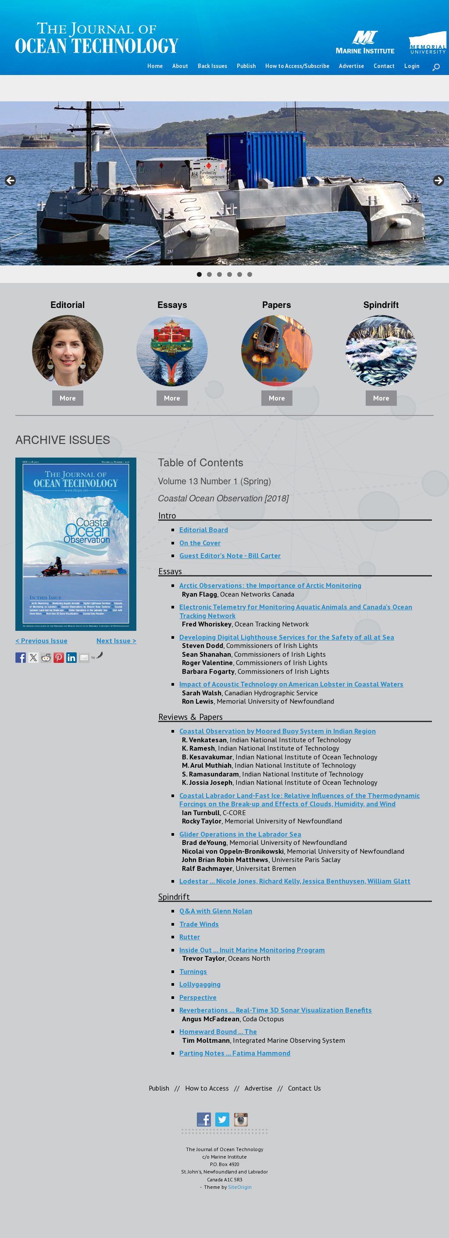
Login (411, 66)
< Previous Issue (41, 640)
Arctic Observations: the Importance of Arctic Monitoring (270, 585)
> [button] (438, 181)
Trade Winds (199, 923)
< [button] (11, 181)
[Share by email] (84, 657)
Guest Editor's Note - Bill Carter (230, 555)
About (180, 66)
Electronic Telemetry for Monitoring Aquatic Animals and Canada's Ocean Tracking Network (295, 611)
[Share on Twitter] (33, 657)
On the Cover (200, 542)
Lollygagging (200, 983)
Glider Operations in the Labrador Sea (240, 833)
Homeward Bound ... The (218, 1031)
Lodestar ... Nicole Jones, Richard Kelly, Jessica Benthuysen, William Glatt (294, 880)
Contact (384, 66)
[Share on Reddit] (46, 657)
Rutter (189, 936)
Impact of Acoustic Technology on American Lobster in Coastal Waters (291, 683)
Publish (246, 66)
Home (155, 66)
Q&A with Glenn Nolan (215, 910)
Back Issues (212, 66)
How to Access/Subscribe (297, 66)
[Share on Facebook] (20, 657)
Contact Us (304, 1088)
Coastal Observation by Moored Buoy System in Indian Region (277, 730)
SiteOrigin (240, 1187)
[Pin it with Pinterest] (58, 657)
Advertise (351, 66)
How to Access (207, 1088)
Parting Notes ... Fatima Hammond (234, 1052)
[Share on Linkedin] (71, 657)
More (68, 398)
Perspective (198, 997)
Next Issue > (116, 640)
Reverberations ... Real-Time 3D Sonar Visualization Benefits (275, 1009)
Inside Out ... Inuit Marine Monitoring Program (252, 949)
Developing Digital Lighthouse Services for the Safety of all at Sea (286, 636)
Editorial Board (203, 529)
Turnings (193, 971)
